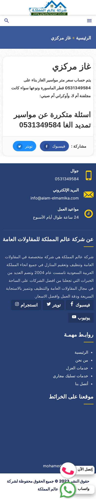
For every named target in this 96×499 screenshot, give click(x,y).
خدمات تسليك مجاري (70, 375)
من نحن (81, 360)
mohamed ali (55, 465)
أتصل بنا (81, 383)
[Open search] (7, 21)
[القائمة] (89, 21)
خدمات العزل (77, 367)
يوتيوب (83, 317)
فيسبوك (52, 146)
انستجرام (28, 304)
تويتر (22, 146)
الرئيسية (83, 37)
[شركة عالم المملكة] (48, 8)
